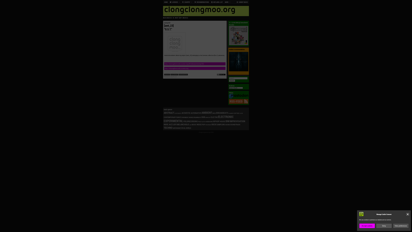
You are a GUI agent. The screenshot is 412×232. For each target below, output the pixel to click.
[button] (408, 214)
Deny (384, 226)
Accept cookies (367, 226)
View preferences (401, 226)
